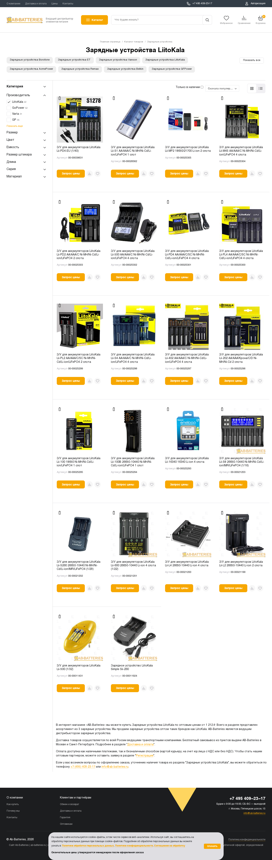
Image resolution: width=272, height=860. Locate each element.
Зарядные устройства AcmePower (31, 69)
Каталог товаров (133, 42)
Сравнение (244, 23)
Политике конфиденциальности (134, 845)
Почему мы (13, 811)
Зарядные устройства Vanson (118, 60)
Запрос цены (71, 173)
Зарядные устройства (159, 42)
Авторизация (258, 3)
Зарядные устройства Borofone (30, 60)
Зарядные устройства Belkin (125, 69)
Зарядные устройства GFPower (172, 69)
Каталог (97, 20)
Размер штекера (19, 154)
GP (15, 120)
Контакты (68, 4)
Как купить (13, 804)
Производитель (18, 95)
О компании (13, 4)
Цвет (10, 140)
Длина (11, 161)
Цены (54, 4)
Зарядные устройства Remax (80, 69)
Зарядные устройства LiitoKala (165, 60)
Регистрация (144, 755)
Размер (12, 132)
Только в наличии (188, 87)
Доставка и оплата (36, 4)
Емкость (13, 147)
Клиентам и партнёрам (75, 797)
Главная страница (110, 42)
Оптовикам (66, 824)
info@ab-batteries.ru (115, 767)
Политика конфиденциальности (246, 839)
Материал (14, 176)
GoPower (19, 108)
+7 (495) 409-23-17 (82, 767)
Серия (11, 169)
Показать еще (15, 126)
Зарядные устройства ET (74, 60)
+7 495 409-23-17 (202, 3)
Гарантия (65, 817)
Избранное (226, 23)
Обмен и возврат (69, 804)
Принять (212, 846)
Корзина (260, 19)
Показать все (251, 60)
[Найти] (207, 20)
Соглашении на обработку (169, 845)
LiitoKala (19, 102)
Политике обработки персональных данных (88, 845)
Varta (17, 114)
